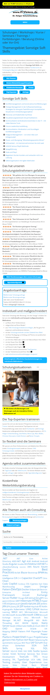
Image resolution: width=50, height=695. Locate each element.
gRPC (41, 598)
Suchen (8, 548)
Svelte (36, 650)
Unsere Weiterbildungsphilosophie (19, 83)
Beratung (5, 517)
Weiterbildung (32, 514)
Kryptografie (7, 609)
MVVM (25, 623)
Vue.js (31, 667)
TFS (35, 656)
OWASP (14, 631)
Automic (23, 567)
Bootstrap (32, 572)
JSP (21, 606)
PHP (28, 631)
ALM (29, 561)
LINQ (28, 609)
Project (29, 637)
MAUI (14, 611)
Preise (31, 87)
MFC (21, 612)
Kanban (27, 606)
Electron (43, 589)
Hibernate (26, 600)
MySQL (35, 623)
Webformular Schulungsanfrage (14, 295)
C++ (19, 578)
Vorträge (41, 429)
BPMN (41, 572)
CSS (27, 584)
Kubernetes (19, 609)
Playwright (36, 631)
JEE (38, 603)
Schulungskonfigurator (10, 70)
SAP (33, 642)
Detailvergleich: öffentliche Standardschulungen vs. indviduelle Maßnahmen (23, 360)
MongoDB (28, 620)
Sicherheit (20, 645)
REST (24, 643)
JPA (8, 606)
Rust (28, 642)
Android (35, 561)
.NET (4, 558)
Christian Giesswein (9, 436)
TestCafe (24, 656)
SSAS (20, 651)
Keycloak (35, 606)
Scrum (39, 642)
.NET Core (24, 558)
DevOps (16, 589)
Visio (15, 665)
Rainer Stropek (34, 436)
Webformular (6, 500)
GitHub (32, 597)
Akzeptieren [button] (25, 689)
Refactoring (40, 640)
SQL (33, 648)
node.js (30, 625)
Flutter (14, 597)
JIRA (4, 606)
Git (26, 597)
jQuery (13, 606)
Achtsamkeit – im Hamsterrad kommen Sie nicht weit (25, 143)
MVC (17, 623)
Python (20, 639)
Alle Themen (11, 78)
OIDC (43, 626)
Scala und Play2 (11, 152)
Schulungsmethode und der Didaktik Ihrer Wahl (26, 332)
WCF (38, 668)
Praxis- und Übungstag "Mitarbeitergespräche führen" (25, 140)
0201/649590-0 (9, 7)
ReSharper (17, 643)
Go (37, 597)
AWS (29, 567)
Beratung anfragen (20, 520)
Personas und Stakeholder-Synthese (19, 115)
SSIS (25, 651)
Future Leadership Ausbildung (16, 126)
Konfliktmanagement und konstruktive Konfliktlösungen (26, 104)
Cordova (21, 584)
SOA (34, 645)
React (32, 639)
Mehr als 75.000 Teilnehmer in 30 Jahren (18, 4)
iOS (8, 603)
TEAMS (13, 654)
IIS (5, 603)
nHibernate (21, 626)
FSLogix (21, 598)
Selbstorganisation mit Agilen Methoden (20, 161)
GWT (18, 600)
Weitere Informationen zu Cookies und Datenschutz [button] (20, 681)
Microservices (31, 612)
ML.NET (17, 620)
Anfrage (32, 7)
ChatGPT (37, 578)
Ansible (21, 564)
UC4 (33, 659)
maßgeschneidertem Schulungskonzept (15, 492)
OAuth (37, 626)
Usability (16, 662)
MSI (37, 620)
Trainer (4, 426)
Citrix (45, 578)
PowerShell (19, 637)
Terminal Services (26, 653)
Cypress (34, 583)
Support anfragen (13, 525)
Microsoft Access (14, 614)
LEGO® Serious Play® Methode (17, 146)
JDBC (34, 603)
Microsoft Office (21, 618)
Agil (24, 561)
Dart (40, 584)
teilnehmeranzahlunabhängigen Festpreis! (23, 354)
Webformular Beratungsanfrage (14, 297)
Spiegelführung (11, 149)
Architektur (30, 564)
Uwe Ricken (23, 434)
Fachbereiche (34, 68)
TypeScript (23, 659)
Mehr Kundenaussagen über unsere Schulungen (24, 277)
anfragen (11, 473)
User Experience (32, 662)
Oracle (33, 628)
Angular (13, 563)
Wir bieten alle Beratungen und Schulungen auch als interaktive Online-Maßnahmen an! (18, 411)
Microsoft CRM (30, 614)
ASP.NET (41, 563)
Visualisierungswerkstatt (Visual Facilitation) (21, 118)
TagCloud (8, 470)
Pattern (21, 631)
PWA (13, 640)
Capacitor (27, 578)
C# (15, 578)
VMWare (15, 668)
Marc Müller (39, 434)
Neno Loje (30, 434)
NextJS (12, 626)
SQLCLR (14, 651)
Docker (25, 589)
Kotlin (44, 606)
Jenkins (44, 603)
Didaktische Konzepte (14, 87)
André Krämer (21, 436)
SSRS (30, 651)
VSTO (22, 667)
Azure (36, 566)
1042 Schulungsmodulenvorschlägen (20, 328)
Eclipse (33, 589)
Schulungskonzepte (13, 448)
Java (12, 603)
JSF (18, 606)
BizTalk (17, 572)
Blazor (24, 572)
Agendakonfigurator (15, 282)
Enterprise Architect (16, 592)
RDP (26, 640)
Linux (35, 609)
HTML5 (36, 600)
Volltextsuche (22, 470)
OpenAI (18, 628)
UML (39, 659)
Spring (19, 648)
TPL (14, 659)
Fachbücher (31, 429)
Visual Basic (29, 665)
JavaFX (18, 603)
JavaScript (26, 603)
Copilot (13, 583)
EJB (38, 589)
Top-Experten (11, 92)
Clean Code (5, 582)
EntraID (26, 595)
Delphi (27, 586)
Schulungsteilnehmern (17, 170)
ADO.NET (16, 561)
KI (40, 606)
